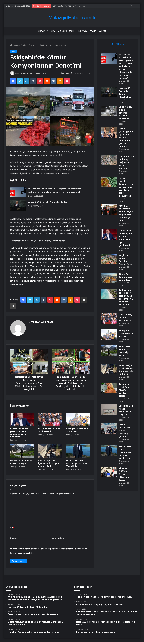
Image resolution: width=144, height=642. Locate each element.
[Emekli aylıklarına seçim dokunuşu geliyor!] (109, 428)
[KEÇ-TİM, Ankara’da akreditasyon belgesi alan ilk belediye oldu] (109, 209)
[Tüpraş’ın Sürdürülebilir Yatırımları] (109, 278)
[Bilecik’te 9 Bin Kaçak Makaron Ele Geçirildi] (109, 409)
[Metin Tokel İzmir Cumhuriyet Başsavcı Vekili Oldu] (78, 451)
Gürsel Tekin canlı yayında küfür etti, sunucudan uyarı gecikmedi (19, 432)
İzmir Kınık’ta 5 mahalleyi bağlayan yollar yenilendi (126, 162)
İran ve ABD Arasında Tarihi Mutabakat (48, 202)
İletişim (102, 31)
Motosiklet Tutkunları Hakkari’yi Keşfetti (21, 462)
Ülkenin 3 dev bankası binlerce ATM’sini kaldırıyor (74, 6)
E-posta (14, 538)
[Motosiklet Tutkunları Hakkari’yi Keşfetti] (22, 451)
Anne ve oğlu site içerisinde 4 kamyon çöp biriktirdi (48, 463)
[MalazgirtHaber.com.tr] (72, 17)
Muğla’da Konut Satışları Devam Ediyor (126, 260)
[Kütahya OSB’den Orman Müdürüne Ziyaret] (109, 472)
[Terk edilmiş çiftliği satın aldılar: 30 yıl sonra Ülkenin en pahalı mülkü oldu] (109, 294)
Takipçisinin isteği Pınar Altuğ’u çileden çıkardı (125, 390)
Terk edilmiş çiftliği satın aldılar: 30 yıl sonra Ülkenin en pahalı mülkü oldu (126, 297)
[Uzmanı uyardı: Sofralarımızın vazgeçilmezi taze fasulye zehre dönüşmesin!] (109, 182)
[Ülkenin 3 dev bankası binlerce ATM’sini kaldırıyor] (109, 111)
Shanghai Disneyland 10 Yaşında (77, 430)
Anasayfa (43, 31)
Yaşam (93, 31)
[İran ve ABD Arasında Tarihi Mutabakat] (18, 205)
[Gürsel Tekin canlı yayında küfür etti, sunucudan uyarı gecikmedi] (22, 419)
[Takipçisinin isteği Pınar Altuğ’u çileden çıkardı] (109, 388)
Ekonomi (62, 31)
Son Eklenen (117, 44)
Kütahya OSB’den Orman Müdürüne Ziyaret (124, 474)
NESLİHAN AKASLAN (23, 73)
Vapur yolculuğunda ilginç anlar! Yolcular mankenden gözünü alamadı (126, 137)
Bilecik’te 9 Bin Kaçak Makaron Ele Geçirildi (126, 410)
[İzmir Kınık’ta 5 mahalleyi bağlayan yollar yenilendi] (109, 160)
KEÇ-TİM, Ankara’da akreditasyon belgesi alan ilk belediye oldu (126, 213)
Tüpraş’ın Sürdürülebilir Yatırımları (126, 277)
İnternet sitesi (58, 538)
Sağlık (72, 31)
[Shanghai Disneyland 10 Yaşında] (78, 419)
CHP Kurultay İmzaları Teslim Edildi (49, 430)
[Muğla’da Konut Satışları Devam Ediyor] (109, 259)
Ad (12, 528)
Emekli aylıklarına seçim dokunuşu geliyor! (124, 430)
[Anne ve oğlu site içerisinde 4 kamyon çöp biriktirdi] (50, 451)
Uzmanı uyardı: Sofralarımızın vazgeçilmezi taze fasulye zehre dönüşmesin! (126, 187)
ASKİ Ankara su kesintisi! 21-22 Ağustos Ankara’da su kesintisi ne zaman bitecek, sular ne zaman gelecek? (126, 66)
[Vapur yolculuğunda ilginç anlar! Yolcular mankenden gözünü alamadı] (109, 132)
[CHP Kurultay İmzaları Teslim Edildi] (50, 419)
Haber (53, 31)
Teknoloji (82, 31)
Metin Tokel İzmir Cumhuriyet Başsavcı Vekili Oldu (77, 463)
